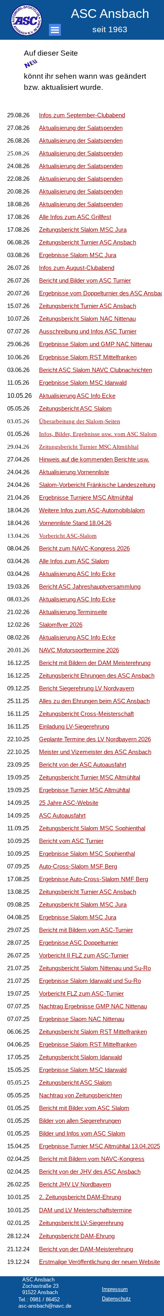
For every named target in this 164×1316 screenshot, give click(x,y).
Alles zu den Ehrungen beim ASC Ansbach (94, 701)
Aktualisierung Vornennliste (74, 472)
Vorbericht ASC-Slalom (68, 536)
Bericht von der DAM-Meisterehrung (86, 1249)
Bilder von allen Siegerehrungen (80, 1121)
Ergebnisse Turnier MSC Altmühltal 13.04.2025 (99, 1146)
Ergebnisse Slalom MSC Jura (77, 255)
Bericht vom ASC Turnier (71, 841)
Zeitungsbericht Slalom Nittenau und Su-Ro (95, 968)
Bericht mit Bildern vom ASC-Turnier (86, 930)
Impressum (115, 1289)
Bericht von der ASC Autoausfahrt (82, 765)
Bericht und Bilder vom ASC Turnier (85, 280)
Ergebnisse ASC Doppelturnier (78, 943)
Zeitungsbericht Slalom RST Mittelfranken (93, 1032)
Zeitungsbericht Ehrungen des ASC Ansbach (96, 676)
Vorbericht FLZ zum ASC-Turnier (81, 993)
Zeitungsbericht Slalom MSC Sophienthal (92, 828)
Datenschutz (116, 1299)
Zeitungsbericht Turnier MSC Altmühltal (89, 447)
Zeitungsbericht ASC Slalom (75, 408)
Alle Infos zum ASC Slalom (74, 561)
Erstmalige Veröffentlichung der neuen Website (99, 1262)
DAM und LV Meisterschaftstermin (84, 1210)
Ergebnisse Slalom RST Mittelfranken (88, 357)
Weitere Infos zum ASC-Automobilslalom (92, 510)
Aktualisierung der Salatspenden (81, 204)
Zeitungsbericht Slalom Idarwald (80, 1057)
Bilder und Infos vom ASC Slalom (82, 1133)
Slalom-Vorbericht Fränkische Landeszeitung (97, 485)
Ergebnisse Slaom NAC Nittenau (81, 1019)
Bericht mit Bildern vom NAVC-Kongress (91, 1159)
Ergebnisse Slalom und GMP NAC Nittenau (95, 344)
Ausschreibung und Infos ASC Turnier (88, 331)
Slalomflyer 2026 (60, 625)
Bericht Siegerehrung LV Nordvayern (86, 688)
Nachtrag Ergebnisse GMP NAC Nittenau (93, 1006)
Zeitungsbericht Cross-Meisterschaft (86, 714)
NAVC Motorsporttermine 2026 (79, 650)
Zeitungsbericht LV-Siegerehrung (81, 1223)
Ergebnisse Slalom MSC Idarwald (83, 383)
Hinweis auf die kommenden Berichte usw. (94, 459)
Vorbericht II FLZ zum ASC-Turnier (84, 955)
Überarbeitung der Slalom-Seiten (79, 421)
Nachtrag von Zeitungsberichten (80, 1095)
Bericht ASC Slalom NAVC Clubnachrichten (95, 370)
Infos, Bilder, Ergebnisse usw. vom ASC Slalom (98, 434)
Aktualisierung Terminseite (73, 612)
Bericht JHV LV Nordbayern (75, 1184)
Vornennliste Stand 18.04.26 (75, 523)
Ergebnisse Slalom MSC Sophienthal (87, 854)
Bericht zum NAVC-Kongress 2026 (84, 548)
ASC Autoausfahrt (62, 815)
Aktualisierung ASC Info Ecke (77, 574)
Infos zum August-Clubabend (76, 268)
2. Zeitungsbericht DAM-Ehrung (80, 1197)
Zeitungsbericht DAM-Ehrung (77, 1236)
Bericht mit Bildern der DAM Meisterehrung (94, 663)
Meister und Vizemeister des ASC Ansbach (95, 752)
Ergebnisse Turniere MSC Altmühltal (86, 497)
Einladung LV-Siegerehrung (74, 726)
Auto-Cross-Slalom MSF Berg (78, 866)
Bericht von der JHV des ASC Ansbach (90, 1172)
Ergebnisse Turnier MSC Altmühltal (84, 790)
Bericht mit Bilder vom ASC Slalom (84, 1108)
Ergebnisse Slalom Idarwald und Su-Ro (90, 981)
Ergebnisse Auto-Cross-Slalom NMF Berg (93, 879)
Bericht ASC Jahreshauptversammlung (90, 586)
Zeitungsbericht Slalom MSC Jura (83, 904)
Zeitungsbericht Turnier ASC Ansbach (87, 242)
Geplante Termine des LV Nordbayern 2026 (95, 739)
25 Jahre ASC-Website (68, 803)
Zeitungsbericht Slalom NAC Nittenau (87, 319)
